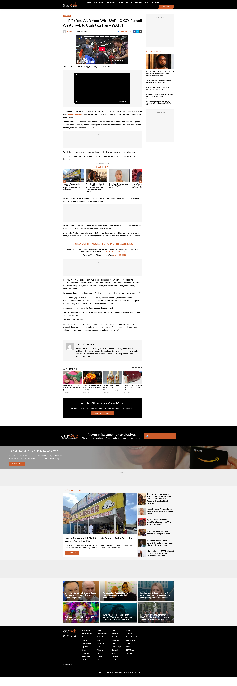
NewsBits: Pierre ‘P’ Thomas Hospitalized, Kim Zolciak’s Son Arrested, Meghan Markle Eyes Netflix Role (160, 73)
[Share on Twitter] (137, 31)
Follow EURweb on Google (161, 436)
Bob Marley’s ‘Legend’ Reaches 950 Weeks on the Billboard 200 (79, 618)
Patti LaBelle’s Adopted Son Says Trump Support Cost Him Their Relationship (116, 595)
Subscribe (16, 463)
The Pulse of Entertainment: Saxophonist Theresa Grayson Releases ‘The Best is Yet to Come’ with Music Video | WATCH (96, 187)
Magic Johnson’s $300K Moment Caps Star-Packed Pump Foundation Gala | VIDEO (160, 553)
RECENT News (102, 167)
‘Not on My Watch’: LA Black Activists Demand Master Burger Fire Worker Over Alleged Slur (72, 186)
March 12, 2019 (119, 255)
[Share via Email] (140, 31)
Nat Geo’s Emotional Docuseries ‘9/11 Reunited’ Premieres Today (158, 88)
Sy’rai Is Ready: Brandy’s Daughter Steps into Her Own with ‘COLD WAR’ (159, 521)
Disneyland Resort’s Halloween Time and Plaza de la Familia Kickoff (159, 95)
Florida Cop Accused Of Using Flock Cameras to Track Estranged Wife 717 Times (158, 103)
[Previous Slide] (64, 181)
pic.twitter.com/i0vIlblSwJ (116, 251)
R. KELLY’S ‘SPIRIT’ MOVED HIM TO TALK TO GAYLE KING (102, 243)
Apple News (67, 15)
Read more (73, 553)
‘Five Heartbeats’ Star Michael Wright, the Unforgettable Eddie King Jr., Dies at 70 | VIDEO (160, 542)
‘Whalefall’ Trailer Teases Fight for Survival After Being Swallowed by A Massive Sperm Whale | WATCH (118, 617)
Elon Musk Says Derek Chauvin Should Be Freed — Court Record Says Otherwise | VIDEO (80, 595)
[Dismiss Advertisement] (76, 74)
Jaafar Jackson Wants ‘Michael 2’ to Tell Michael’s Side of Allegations (159, 81)
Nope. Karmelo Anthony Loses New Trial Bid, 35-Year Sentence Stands (119, 186)
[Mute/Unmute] (128, 102)
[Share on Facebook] (134, 31)
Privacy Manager (67, 664)
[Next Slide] (140, 181)
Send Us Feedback (102, 413)
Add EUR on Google (125, 31)
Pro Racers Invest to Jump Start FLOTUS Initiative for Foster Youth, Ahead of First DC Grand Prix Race (154, 617)
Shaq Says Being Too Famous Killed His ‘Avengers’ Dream (158, 532)
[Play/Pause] (77, 102)
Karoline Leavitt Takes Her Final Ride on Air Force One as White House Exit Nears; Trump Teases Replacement (155, 595)
